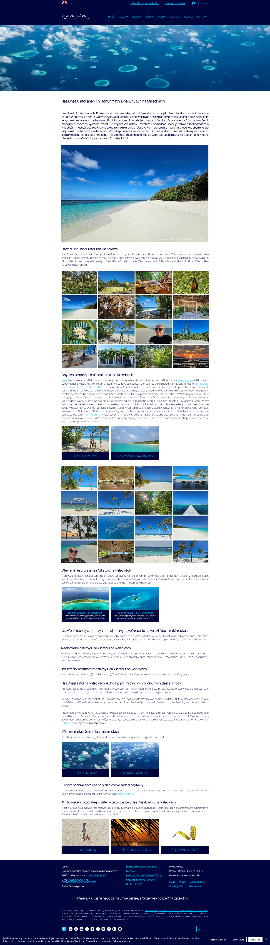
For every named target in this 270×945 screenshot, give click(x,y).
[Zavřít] (266, 940)
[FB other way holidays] (98, 929)
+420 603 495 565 (97, 875)
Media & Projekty (177, 881)
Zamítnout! (238, 939)
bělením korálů (79, 692)
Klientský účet (176, 886)
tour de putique (197, 881)
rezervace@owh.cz (78, 879)
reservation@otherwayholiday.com (79, 881)
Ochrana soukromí (121, 941)
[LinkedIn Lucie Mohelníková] (70, 929)
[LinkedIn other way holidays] (81, 929)
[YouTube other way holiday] (120, 929)
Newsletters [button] (195, 886)
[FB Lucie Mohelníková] (87, 929)
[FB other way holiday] (92, 929)
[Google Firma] (114, 929)
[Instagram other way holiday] (103, 929)
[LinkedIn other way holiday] (76, 929)
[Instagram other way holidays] (109, 929)
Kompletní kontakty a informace (141, 866)
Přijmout (255, 939)
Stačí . (123, 793)
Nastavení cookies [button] (219, 939)
